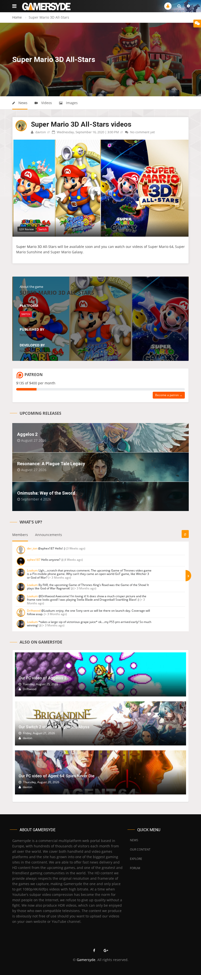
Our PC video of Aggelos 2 (42, 678)
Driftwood (33, 611)
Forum (135, 868)
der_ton (32, 548)
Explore (136, 859)
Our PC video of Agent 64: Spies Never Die (56, 776)
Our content (140, 849)
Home (17, 17)
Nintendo (27, 335)
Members (20, 534)
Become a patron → (168, 395)
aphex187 (33, 560)
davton (40, 132)
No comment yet (142, 132)
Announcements (48, 534)
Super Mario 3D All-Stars (36, 246)
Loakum (32, 570)
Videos (46, 102)
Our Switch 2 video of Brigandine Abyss (54, 727)
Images (71, 102)
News (22, 102)
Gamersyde (86, 959)
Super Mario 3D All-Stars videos (81, 124)
